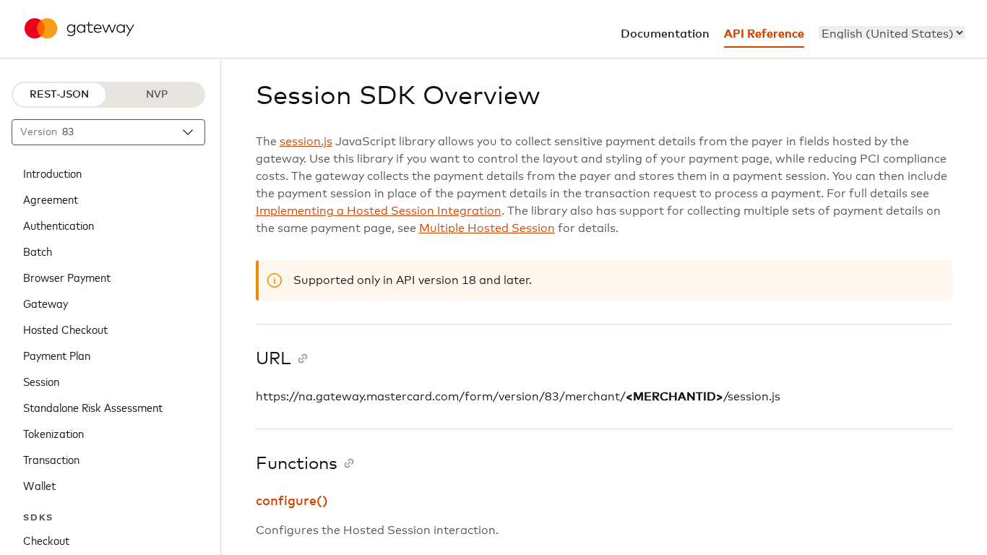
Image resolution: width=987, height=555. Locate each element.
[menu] (892, 32)
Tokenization (53, 433)
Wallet (39, 485)
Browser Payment (67, 277)
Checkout (46, 540)
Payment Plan (56, 355)
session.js (306, 141)
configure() (292, 501)
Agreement (50, 199)
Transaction (51, 459)
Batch (37, 251)
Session (41, 381)
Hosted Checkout (65, 329)
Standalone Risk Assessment (93, 407)
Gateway (45, 303)
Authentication (58, 225)
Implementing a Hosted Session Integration (378, 211)
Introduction (52, 173)
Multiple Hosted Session (487, 228)
